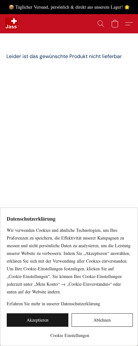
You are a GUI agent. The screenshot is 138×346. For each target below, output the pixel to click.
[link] (70, 333)
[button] (11, 23)
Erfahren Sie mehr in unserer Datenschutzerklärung (53, 303)
